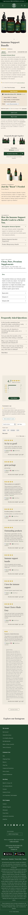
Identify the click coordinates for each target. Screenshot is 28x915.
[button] (2, 5)
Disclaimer (11, 859)
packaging (13, 430)
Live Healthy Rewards (8, 738)
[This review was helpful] (19, 701)
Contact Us (14, 849)
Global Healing (16, 911)
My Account (5, 732)
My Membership (6, 741)
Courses (5, 789)
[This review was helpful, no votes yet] (19, 454)
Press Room (5, 813)
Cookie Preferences (7, 774)
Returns (4, 762)
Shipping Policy (6, 759)
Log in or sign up (21, 82)
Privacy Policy (18, 859)
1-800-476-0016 (14, 841)
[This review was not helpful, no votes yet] (22, 454)
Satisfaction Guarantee (8, 816)
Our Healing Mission (7, 786)
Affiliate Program (7, 807)
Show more (5, 433)
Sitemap (25, 859)
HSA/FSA (5, 819)
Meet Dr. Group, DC (7, 783)
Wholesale (5, 810)
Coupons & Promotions (8, 768)
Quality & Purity (6, 792)
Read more (12, 495)
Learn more (24, 108)
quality (4, 430)
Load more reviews (14, 709)
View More (4, 352)
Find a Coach (6, 771)
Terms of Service (7, 747)
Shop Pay (5, 765)
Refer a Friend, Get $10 (8, 744)
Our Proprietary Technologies (10, 795)
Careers (4, 803)
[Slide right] (16, 39)
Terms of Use (4, 859)
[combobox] (21, 436)
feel (8, 430)
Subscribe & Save (7, 735)
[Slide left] (11, 39)
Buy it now (14, 116)
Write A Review (14, 398)
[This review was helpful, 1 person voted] (19, 548)
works (18, 430)
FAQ (4, 756)
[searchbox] (8, 424)
